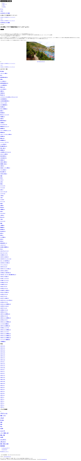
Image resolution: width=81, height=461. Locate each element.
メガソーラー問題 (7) (3, 73)
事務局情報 (2, 445)
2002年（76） (2, 391)
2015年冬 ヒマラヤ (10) (4, 278)
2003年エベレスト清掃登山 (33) (5, 329)
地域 (1, 175)
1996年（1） (2, 399)
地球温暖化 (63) (3, 140)
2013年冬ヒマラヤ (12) (4, 288)
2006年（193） (2, 383)
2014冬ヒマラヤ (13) (3, 286)
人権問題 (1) (2, 225)
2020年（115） (2, 355)
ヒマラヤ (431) (2, 193)
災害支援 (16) (2, 93)
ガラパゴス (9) (2, 213)
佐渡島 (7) (2, 205)
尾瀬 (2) (1, 203)
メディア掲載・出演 (4, 433)
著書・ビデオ (3, 415)
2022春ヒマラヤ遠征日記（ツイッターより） (7, 17)
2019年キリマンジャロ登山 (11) (5, 268)
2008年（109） (2, 379)
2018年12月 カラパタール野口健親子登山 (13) (8, 274)
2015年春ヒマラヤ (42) (4, 282)
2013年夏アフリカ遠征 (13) (4, 290)
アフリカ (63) (2, 187)
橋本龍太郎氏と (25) (3, 243)
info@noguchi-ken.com (7, 456)
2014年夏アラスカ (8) (3, 284)
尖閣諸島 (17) (2, 209)
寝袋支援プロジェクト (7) (4, 126)
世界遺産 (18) (2, 136)
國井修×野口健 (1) (3, 120)
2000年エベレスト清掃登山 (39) (5, 337)
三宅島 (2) (2, 195)
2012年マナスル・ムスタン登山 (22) (6, 300)
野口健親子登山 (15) (3, 146)
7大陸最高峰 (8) (3, 341)
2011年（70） (2, 373)
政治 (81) (1, 239)
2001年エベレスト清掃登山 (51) (5, 335)
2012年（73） (2, 371)
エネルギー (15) (3, 245)
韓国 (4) (1, 183)
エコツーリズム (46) (3, 191)
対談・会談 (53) (3, 148)
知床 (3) (1, 211)
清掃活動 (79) (2, 150)
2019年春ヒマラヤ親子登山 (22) (5, 272)
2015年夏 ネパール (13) (4, 280)
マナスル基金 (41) (3, 169)
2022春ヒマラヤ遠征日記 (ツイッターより (7, 20)
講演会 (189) (2, 138)
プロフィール (3, 413)
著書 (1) (1, 79)
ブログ (1, 11)
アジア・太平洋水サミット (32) (5, 130)
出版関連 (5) (2, 122)
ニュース (2, 430)
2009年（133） (2, 377)
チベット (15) (2, 201)
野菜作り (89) (2, 87)
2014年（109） (2, 367)
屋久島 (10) (2, 207)
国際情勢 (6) (2, 227)
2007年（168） (2, 381)
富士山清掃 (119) (3, 171)
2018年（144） (2, 359)
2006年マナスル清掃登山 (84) (5, 325)
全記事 (1, 428)
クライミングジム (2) (3, 264)
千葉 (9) (1, 219)
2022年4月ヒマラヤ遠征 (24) (5, 262)
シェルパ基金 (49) (3, 144)
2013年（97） (2, 369)
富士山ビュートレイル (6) (4, 114)
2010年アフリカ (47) (3, 308)
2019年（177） (2, 357)
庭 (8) (1, 75)
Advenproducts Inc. (44, 459)
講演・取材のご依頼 (4, 443)
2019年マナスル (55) (3, 266)
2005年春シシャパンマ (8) (4, 327)
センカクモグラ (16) (3, 124)
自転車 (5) (2, 118)
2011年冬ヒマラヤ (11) (4, 302)
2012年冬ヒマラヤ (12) (4, 294)
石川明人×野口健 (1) (3, 173)
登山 (1, 426)
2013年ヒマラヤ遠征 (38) (4, 292)
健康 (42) (1, 110)
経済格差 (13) (2, 229)
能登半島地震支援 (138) (4, 83)
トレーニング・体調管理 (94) (5, 339)
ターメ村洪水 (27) (3, 81)
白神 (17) (1, 189)
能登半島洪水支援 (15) (4, 77)
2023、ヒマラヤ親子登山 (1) (5, 260)
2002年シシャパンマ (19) (4, 331)
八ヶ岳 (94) (2, 199)
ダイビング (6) (2, 221)
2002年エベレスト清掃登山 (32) (5, 333)
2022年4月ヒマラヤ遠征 (5, 13)
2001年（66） (2, 393)
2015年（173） (2, 365)
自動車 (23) (2, 91)
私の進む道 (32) (3, 231)
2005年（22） (2, 385)
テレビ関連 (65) (3, 237)
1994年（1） (2, 401)
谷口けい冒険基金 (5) (3, 108)
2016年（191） (2, 363)
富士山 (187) (2, 217)
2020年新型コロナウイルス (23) (5, 152)
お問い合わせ (3, 441)
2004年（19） (2, 387)
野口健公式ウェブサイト (4, 451)
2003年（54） (2, 389)
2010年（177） (2, 375)
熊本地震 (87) (2, 112)
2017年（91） (2, 361)
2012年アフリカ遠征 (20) (4, 298)
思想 (1, 223)
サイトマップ (4, 449)
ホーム (1, 9)
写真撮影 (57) (2, 116)
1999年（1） (2, 397)
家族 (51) (1, 235)
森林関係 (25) (2, 128)
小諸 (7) (1, 197)
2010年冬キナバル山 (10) (4, 306)
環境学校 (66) (2, 132)
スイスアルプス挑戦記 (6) (4, 323)
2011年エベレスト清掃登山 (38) (5, 304)
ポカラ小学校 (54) (3, 89)
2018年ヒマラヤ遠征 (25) (4, 276)
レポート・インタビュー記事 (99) (6, 134)
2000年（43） (2, 395)
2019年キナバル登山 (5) (4, 270)
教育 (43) (1, 233)
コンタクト (3, 439)
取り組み (2, 71)
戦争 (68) (1, 241)
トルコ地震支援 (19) (3, 85)
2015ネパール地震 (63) (4, 154)
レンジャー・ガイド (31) (4, 142)
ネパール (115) (2, 185)
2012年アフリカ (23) (3, 296)
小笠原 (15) (2, 215)
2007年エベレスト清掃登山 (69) (5, 321)
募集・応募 (2, 435)
